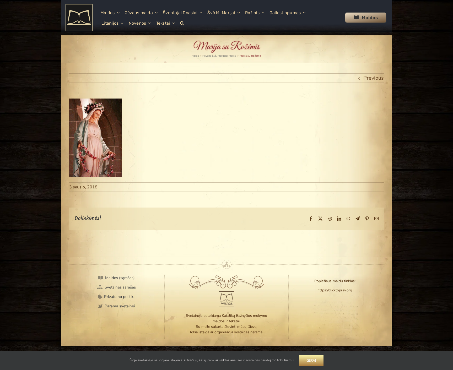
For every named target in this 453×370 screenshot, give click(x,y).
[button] (182, 23)
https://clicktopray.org (334, 290)
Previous (373, 77)
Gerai (311, 360)
